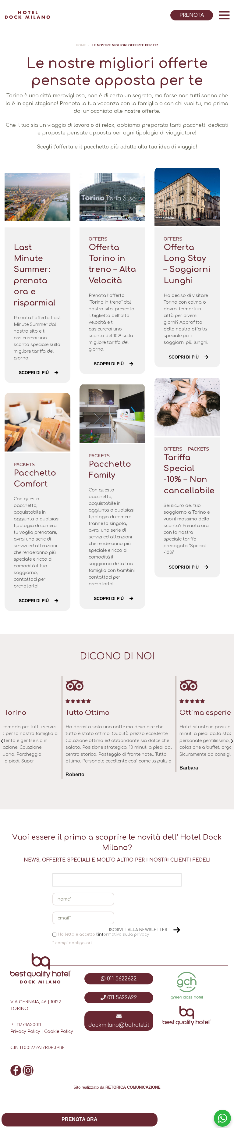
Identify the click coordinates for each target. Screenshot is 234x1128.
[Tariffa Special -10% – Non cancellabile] (187, 407)
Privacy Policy (25, 1031)
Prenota (191, 15)
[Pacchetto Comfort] (37, 422)
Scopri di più (34, 372)
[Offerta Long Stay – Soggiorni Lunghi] (187, 196)
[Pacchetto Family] (112, 413)
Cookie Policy (58, 1031)
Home (81, 45)
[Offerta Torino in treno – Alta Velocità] (112, 196)
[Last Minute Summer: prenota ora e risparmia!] (37, 196)
